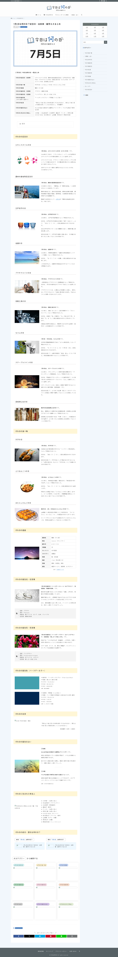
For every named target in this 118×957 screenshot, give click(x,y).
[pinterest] (102, 1)
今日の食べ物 (88, 53)
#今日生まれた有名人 (66, 904)
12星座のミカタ (60, 569)
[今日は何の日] (59, 8)
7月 (87, 33)
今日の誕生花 (88, 63)
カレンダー (88, 86)
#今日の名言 (18, 904)
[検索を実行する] (105, 42)
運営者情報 (41, 951)
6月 (103, 30)
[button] (18, 936)
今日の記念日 (88, 89)
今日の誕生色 (88, 73)
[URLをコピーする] (72, 936)
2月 (95, 27)
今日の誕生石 (88, 66)
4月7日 (58, 199)
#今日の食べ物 (41, 865)
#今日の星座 (63, 865)
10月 (87, 36)
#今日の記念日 (18, 865)
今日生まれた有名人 (90, 83)
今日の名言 (88, 69)
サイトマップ (49, 951)
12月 (103, 36)
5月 (95, 30)
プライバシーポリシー (61, 951)
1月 (87, 27)
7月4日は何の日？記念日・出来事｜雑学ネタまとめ (32, 846)
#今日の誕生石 (18, 884)
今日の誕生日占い (90, 79)
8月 (95, 33)
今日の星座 (88, 76)
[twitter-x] (100, 1)
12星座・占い (88, 56)
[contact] (104, 1)
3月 (103, 27)
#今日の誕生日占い (42, 904)
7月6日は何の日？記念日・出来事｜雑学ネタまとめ (64, 846)
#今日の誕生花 (41, 884)
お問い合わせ (73, 951)
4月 (87, 30)
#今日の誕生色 (64, 884)
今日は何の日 (24, 27)
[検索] (106, 1)
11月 (95, 36)
